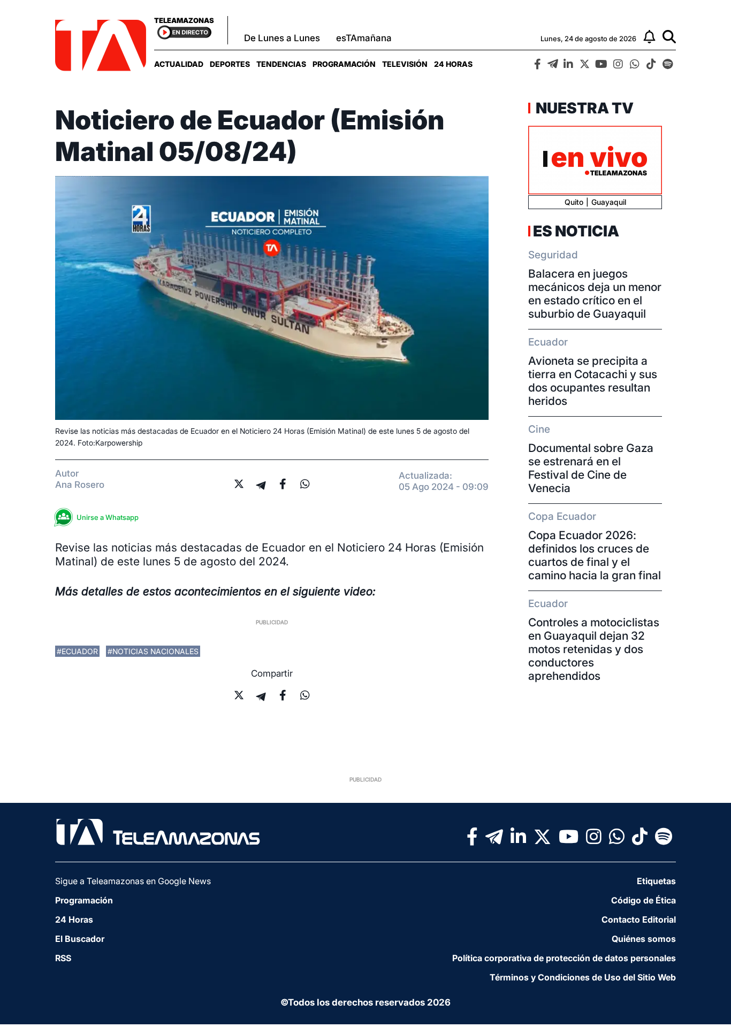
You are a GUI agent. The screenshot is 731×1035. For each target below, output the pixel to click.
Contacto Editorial (638, 919)
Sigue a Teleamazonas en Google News (133, 881)
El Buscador (79, 938)
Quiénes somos (644, 938)
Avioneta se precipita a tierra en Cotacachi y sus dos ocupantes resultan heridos (592, 381)
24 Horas (453, 63)
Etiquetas (656, 881)
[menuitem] (178, 64)
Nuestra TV (583, 108)
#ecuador (77, 651)
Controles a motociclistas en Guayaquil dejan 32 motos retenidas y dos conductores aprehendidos (593, 649)
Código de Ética (643, 900)
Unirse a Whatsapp (108, 517)
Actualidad (178, 63)
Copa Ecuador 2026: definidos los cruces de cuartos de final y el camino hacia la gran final (594, 555)
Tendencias (281, 63)
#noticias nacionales (153, 651)
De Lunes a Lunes (282, 38)
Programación (344, 63)
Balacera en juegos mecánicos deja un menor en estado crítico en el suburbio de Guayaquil (594, 293)
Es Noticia (576, 231)
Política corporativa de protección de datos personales (564, 958)
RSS (63, 958)
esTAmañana (364, 38)
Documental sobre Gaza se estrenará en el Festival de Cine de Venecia (590, 468)
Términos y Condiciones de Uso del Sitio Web (583, 977)
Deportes (230, 63)
